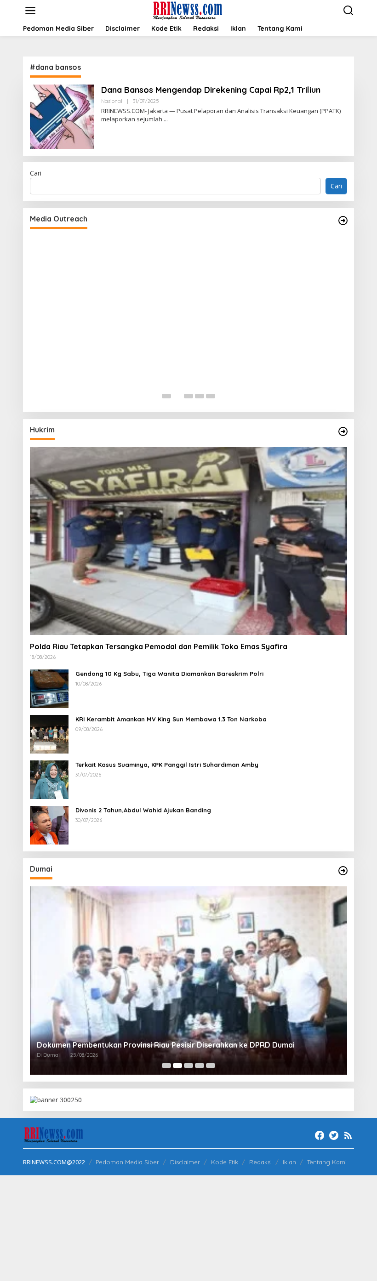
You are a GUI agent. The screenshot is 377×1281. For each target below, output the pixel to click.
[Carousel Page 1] (166, 396)
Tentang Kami (327, 1162)
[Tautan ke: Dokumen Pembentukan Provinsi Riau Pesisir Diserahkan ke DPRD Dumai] (188, 980)
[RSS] (348, 1135)
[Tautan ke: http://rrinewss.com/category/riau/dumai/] (342, 870)
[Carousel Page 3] (188, 396)
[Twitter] (334, 1135)
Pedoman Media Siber (127, 1162)
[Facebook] (320, 1135)
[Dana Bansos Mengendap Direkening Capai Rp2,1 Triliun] (166, 119)
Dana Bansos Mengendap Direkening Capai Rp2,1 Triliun (210, 90)
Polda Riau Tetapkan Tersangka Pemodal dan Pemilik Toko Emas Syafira (158, 646)
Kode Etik (224, 1162)
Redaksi (260, 1162)
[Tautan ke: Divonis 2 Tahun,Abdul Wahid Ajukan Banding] (49, 824)
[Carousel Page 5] (210, 396)
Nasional (111, 101)
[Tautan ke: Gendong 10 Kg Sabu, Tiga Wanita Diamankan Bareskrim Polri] (49, 688)
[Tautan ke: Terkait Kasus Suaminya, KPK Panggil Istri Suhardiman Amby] (49, 779)
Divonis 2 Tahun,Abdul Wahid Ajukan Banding (143, 810)
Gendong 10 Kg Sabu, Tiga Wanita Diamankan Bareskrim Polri (169, 673)
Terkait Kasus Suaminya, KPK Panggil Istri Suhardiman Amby (166, 764)
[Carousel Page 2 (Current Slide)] (177, 396)
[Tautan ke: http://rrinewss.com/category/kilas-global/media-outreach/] (342, 220)
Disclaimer (185, 1162)
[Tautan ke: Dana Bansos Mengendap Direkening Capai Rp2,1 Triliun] (62, 116)
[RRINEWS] (190, 10)
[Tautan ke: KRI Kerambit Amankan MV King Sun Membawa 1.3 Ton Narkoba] (49, 733)
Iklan (289, 1162)
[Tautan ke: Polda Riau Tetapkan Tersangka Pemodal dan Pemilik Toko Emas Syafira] (188, 541)
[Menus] (30, 10)
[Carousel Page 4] (199, 396)
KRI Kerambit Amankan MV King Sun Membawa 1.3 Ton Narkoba (171, 719)
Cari (35, 173)
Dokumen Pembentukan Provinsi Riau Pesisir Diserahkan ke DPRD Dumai (166, 1044)
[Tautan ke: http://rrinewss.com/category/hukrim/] (342, 431)
